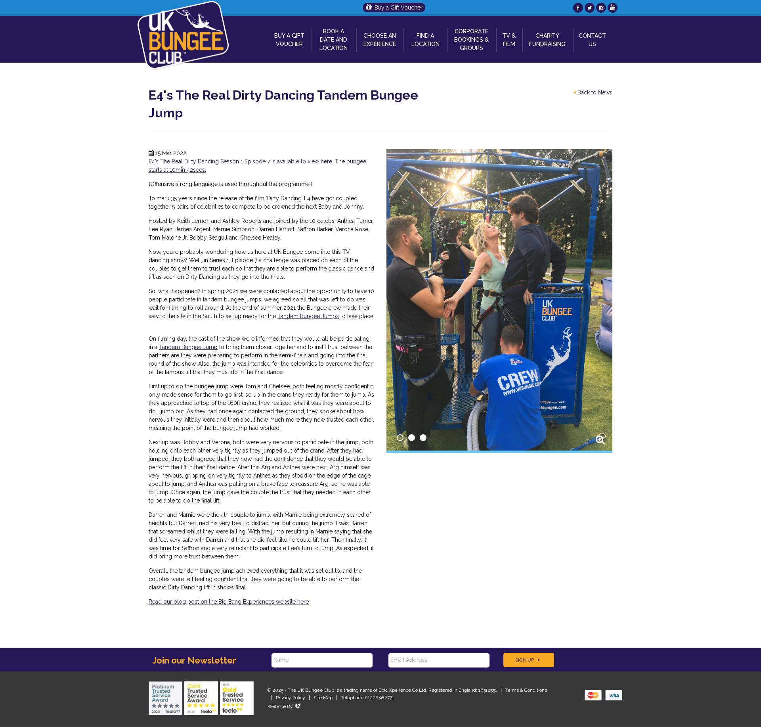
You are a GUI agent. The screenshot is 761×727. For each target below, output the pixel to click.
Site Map (323, 697)
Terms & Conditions (526, 690)
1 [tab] (400, 437)
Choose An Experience (379, 40)
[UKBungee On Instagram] (601, 8)
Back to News (594, 92)
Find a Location (425, 40)
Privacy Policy (290, 697)
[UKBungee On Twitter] (590, 8)
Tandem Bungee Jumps (308, 316)
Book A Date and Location (333, 39)
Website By (285, 706)
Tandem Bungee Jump (188, 347)
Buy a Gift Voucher (399, 7)
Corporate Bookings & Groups (471, 39)
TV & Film (509, 40)
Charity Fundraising (547, 40)
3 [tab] (423, 437)
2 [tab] (411, 437)
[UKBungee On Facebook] (578, 8)
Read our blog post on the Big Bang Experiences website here (229, 601)
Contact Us (592, 40)
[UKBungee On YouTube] (613, 8)
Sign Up (525, 660)
